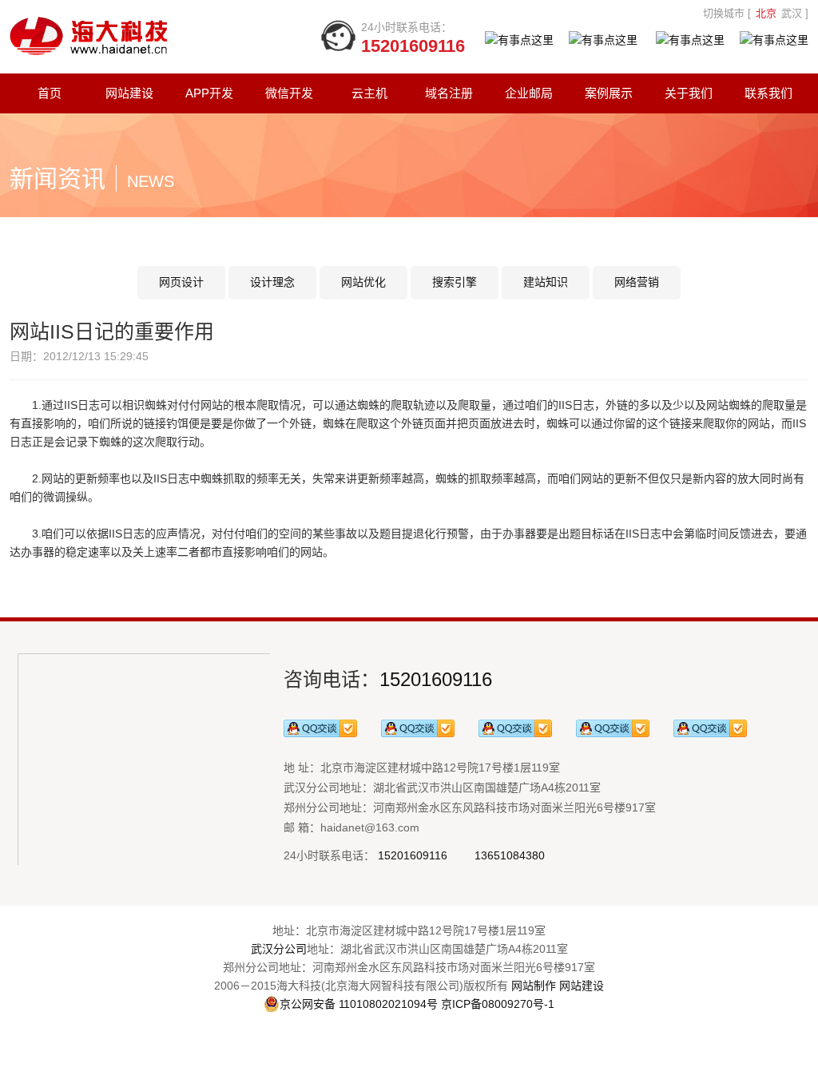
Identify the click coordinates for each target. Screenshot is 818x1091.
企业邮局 (529, 93)
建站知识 (545, 282)
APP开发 (209, 93)
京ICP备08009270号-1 (497, 1004)
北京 (766, 13)
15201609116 (435, 679)
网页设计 (181, 282)
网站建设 (129, 93)
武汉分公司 (279, 948)
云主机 (369, 93)
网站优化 (363, 282)
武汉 (791, 13)
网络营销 (636, 282)
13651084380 (510, 855)
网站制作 (533, 985)
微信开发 (289, 93)
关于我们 (689, 93)
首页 (50, 93)
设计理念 (272, 282)
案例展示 (609, 93)
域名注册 (449, 93)
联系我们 (768, 93)
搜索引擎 (454, 282)
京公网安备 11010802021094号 (359, 1004)
